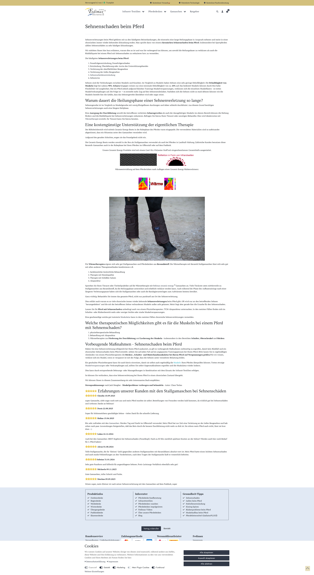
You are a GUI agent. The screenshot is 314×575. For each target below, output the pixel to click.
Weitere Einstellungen (94, 571)
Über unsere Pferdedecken (149, 512)
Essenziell (93, 567)
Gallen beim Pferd (194, 500)
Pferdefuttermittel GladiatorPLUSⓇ (201, 515)
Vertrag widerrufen (151, 528)
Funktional (160, 567)
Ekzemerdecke (97, 515)
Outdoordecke (97, 498)
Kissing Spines (192, 506)
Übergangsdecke (98, 509)
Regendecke (96, 500)
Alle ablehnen (206, 563)
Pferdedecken (155, 11)
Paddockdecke (97, 512)
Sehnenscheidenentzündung (102, 75)
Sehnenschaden (193, 498)
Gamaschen (176, 11)
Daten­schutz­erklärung (96, 561)
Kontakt (167, 528)
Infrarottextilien (145, 500)
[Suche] (217, 11)
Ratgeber (194, 11)
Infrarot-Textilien (131, 11)
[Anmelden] (222, 11)
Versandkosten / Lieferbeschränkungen (102, 540)
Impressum (113, 561)
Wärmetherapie (92, 119)
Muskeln (177, 362)
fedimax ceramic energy (163, 285)
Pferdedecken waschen (148, 503)
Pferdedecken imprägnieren (150, 506)
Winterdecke (96, 506)
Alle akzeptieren (206, 552)
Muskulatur (126, 317)
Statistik (107, 567)
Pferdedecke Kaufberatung (149, 498)
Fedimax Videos (145, 509)
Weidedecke (96, 503)
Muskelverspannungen (95, 365)
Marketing (121, 567)
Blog (140, 515)
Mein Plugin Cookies (140, 567)
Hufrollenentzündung (195, 503)
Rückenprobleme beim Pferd (198, 509)
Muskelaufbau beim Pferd (197, 512)
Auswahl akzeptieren (206, 558)
